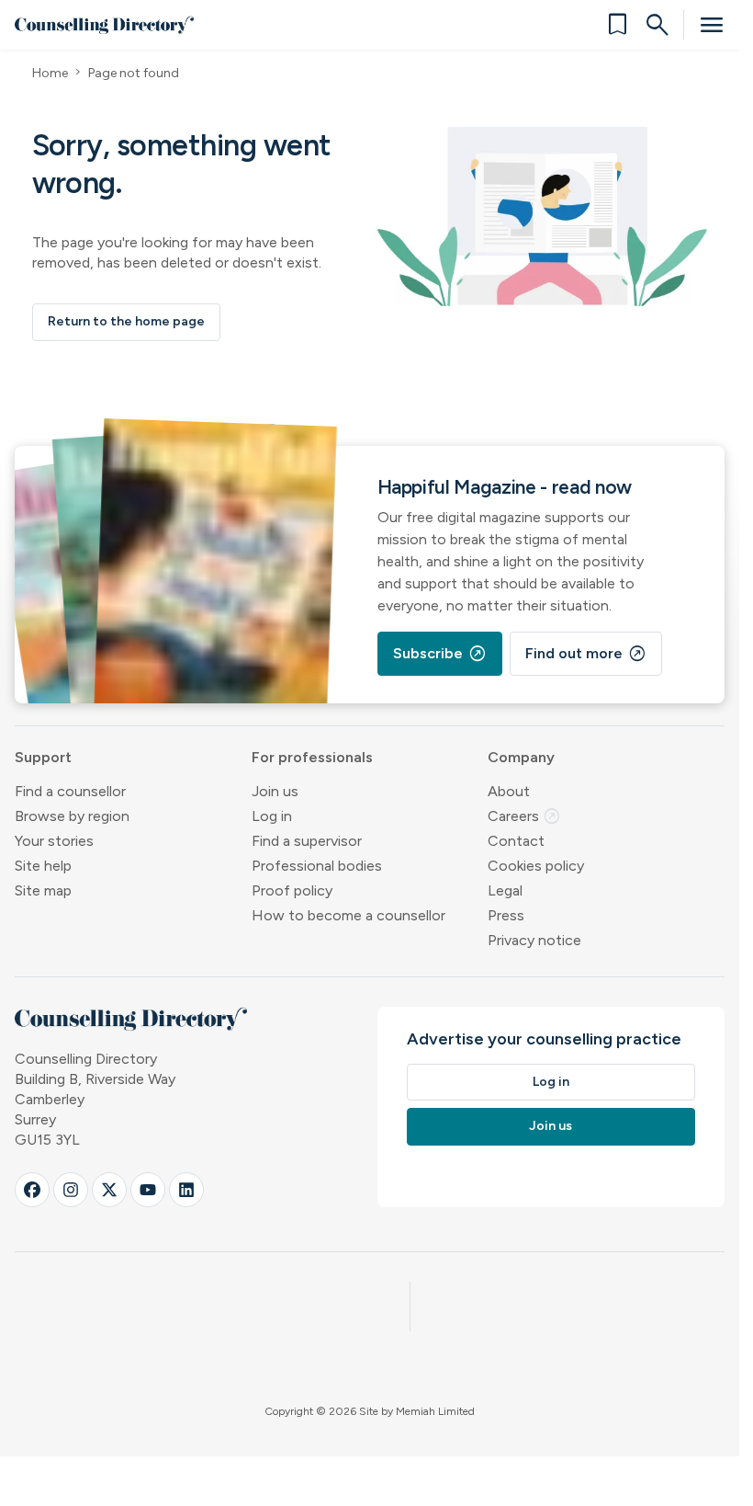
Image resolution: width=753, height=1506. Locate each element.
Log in (272, 816)
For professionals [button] (312, 757)
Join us (275, 791)
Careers (524, 816)
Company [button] (521, 757)
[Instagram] (70, 1190)
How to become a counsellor (348, 915)
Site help (43, 865)
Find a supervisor (307, 841)
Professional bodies (317, 865)
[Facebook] (32, 1190)
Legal (505, 890)
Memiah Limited (435, 1411)
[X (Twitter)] (109, 1190)
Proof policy (292, 890)
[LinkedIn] (186, 1190)
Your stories (54, 841)
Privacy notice (534, 940)
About (509, 791)
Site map (43, 890)
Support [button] (43, 757)
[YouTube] (147, 1190)
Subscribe (440, 654)
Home (50, 73)
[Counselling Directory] (104, 25)
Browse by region (72, 816)
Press (506, 915)
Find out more (585, 654)
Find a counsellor (70, 791)
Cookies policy (536, 865)
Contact (516, 841)
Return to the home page (126, 321)
